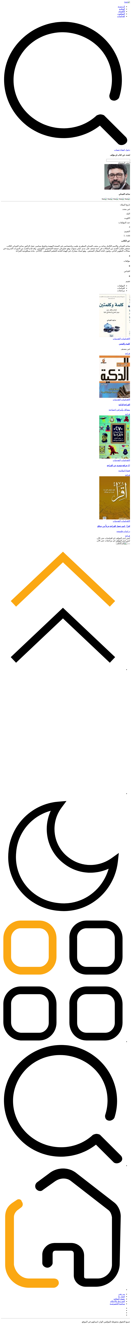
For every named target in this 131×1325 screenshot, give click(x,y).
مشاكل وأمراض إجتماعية (119, 410)
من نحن (121, 1294)
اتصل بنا (121, 1296)
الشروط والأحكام (117, 1301)
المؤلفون (121, 14)
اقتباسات (121, 16)
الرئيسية (121, 6)
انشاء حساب (119, 150)
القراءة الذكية (124, 405)
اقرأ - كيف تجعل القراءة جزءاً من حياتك (113, 526)
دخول (127, 150)
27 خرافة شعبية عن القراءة (118, 465)
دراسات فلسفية (123, 531)
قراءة (127, 353)
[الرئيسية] (63, 1290)
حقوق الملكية (119, 1299)
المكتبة (122, 9)
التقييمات (117, 339)
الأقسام (121, 11)
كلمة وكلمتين (124, 344)
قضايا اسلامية (124, 471)
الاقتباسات (125, 339)
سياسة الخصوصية (117, 1304)
